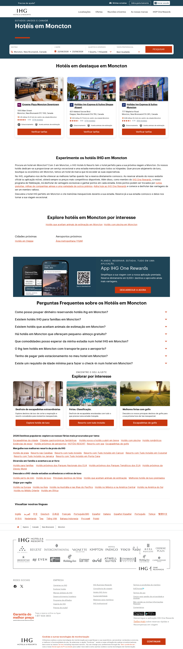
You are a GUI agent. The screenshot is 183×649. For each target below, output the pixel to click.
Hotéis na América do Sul (150, 487)
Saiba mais (140, 621)
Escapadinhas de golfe (117, 443)
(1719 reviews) (90, 121)
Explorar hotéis (59, 589)
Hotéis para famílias (23, 465)
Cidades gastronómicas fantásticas (58, 440)
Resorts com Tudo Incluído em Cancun (104, 453)
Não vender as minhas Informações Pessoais (148, 603)
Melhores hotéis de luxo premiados (147, 478)
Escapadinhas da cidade (25, 440)
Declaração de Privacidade (62, 646)
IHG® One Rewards (162, 11)
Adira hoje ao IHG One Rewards (110, 186)
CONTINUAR (153, 641)
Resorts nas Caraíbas (42, 453)
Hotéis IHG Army (100, 592)
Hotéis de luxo (43, 478)
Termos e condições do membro (146, 584)
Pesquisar (159, 49)
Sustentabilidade (100, 596)
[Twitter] (21, 586)
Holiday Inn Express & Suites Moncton (142, 106)
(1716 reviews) (37, 120)
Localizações (84, 11)
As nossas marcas (139, 11)
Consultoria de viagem (102, 588)
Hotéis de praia (21, 453)
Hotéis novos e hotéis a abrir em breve (99, 440)
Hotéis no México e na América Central (115, 487)
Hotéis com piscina (131, 440)
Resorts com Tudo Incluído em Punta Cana (78, 456)
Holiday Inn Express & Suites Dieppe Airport (93, 106)
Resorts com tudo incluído (68, 453)
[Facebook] (16, 586)
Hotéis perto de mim (23, 478)
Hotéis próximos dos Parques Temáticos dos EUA (115, 465)
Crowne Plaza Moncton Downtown (40, 104)
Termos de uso (139, 592)
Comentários (138, 607)
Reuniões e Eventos (117, 11)
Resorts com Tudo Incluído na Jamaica (34, 456)
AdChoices (137, 588)
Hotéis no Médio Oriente (26, 490)
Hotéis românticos (151, 440)
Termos (61, 644)
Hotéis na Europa (22, 487)
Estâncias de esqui (22, 443)
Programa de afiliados (62, 600)
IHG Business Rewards (102, 584)
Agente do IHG (59, 604)
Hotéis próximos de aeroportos (50, 443)
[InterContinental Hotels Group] (22, 11)
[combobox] (31, 51)
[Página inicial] (18, 527)
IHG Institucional (100, 603)
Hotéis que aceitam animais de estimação (105, 478)
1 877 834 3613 (43, 615)
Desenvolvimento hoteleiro (64, 596)
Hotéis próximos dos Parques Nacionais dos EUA (61, 465)
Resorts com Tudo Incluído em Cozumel (146, 453)
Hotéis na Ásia (40, 487)
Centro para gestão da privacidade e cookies (148, 597)
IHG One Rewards (142, 179)
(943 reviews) (142, 121)
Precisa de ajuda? (26, 3)
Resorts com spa (95, 443)
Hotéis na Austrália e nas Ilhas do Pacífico (71, 487)
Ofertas (99, 11)
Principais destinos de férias (67, 478)
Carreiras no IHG (60, 585)
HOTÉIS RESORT (77, 443)
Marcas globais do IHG (62, 592)
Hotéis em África (49, 490)
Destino (14, 47)
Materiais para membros (103, 599)
